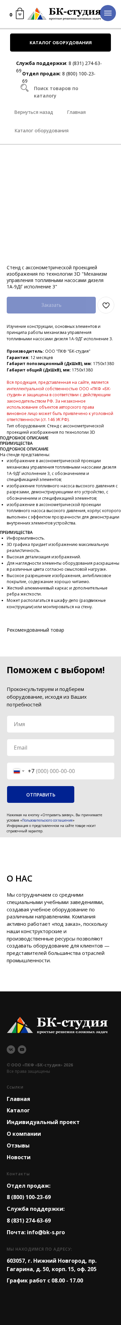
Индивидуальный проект (43, 1122)
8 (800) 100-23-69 (29, 1197)
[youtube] (22, 1049)
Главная (18, 1099)
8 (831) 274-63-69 (29, 1220)
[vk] (11, 1049)
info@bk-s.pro (46, 1232)
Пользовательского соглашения (47, 820)
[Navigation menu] (108, 13)
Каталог (18, 1110)
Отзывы (18, 1145)
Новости (19, 1157)
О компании (24, 1133)
